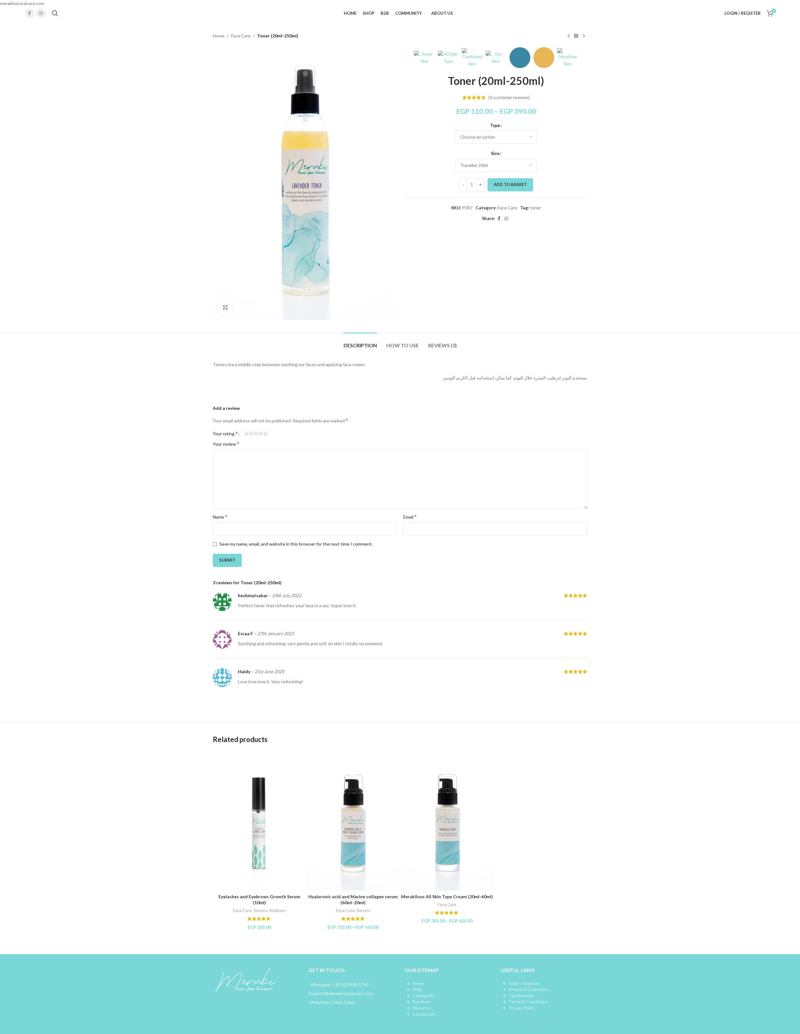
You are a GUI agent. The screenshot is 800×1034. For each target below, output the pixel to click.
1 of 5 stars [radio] (246, 433)
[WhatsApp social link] (506, 218)
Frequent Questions (529, 989)
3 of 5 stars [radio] (256, 433)
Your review (226, 444)
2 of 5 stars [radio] (251, 433)
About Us (421, 1007)
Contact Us (423, 1014)
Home (218, 35)
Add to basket (510, 184)
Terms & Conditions (528, 1001)
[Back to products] (576, 36)
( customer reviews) (509, 97)
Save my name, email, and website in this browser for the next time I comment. (295, 544)
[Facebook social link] (29, 13)
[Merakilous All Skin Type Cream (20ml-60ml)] (447, 821)
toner (535, 207)
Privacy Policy (522, 1007)
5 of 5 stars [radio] (265, 433)
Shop (417, 989)
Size (495, 153)
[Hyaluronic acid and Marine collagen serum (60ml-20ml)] (353, 821)
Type (495, 125)
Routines (421, 1001)
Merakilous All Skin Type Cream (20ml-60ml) (447, 896)
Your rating (225, 433)
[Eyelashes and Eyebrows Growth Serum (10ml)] (259, 821)
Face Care (241, 35)
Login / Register (524, 983)
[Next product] (584, 36)
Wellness (277, 910)
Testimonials (521, 995)
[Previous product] (568, 36)
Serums (260, 910)
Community (423, 995)
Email (410, 517)
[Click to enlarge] (225, 307)
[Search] (55, 13)
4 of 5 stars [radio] (260, 433)
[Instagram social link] (41, 13)
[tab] (360, 342)
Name (220, 517)
